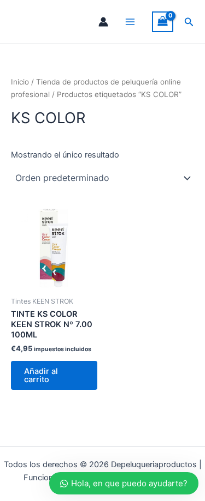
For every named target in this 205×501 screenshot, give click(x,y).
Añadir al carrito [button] (41, 375)
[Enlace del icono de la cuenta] (103, 22)
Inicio (20, 81)
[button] (189, 22)
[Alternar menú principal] (130, 22)
